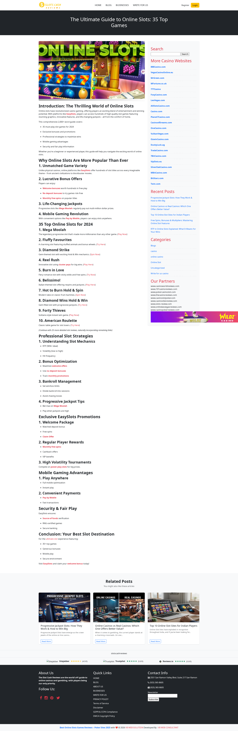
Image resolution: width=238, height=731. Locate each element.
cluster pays (65, 264)
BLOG (109, 5)
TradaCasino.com (159, 150)
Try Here (101, 244)
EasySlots (71, 114)
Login (195, 5)
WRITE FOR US (140, 5)
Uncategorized (158, 268)
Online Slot (156, 262)
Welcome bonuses (51, 188)
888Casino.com (158, 66)
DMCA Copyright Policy (104, 716)
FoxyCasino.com (159, 94)
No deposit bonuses (52, 193)
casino (154, 251)
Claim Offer (48, 436)
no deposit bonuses (56, 371)
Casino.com (156, 111)
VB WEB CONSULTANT (168, 727)
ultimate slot (52, 539)
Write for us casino (159, 273)
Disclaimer (98, 707)
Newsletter (153, 692)
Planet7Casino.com (160, 117)
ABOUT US (98, 686)
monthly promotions (58, 375)
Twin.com (155, 183)
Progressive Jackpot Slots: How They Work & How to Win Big (61, 627)
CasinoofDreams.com (161, 122)
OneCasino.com (158, 128)
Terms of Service (101, 703)
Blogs (153, 245)
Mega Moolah (66, 208)
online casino (157, 256)
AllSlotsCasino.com (160, 105)
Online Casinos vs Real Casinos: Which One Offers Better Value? (117, 627)
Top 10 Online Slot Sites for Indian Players (170, 214)
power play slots (59, 466)
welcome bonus (75, 563)
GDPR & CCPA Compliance (105, 711)
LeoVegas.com (158, 100)
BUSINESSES (122, 5)
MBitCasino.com (159, 172)
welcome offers (59, 366)
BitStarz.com (157, 178)
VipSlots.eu (156, 161)
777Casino (156, 89)
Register (185, 5)
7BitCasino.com (158, 156)
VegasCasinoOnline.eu (162, 72)
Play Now (122, 234)
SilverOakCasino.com (161, 167)
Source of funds (50, 518)
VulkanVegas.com (159, 133)
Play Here (88, 264)
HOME (98, 5)
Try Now (91, 274)
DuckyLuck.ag (158, 144)
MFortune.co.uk (159, 83)
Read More (46, 641)
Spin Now (95, 254)
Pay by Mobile (72, 218)
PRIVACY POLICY (100, 699)
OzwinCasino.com (160, 139)
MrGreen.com (157, 78)
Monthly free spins (52, 198)
